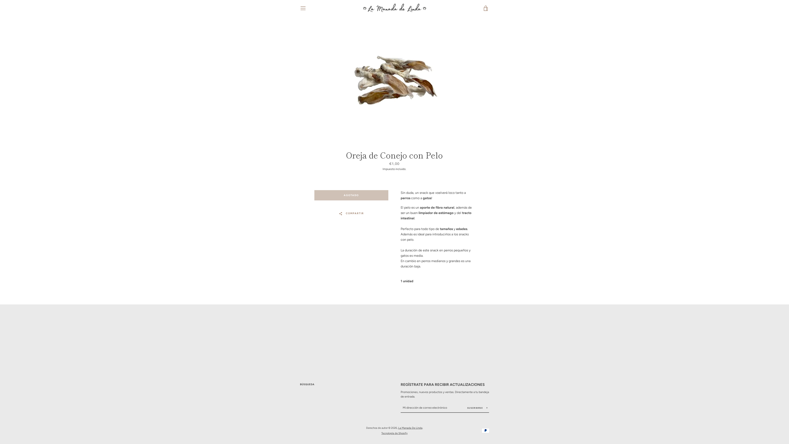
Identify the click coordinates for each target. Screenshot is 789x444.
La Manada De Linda (410, 427)
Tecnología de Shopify (394, 433)
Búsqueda (307, 384)
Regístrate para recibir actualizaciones (443, 384)
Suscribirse (475, 408)
